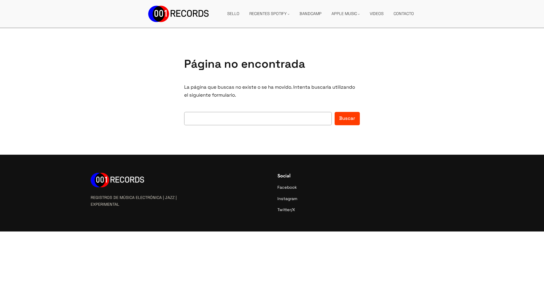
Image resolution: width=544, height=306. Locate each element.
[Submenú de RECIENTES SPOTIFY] (289, 14)
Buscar (347, 118)
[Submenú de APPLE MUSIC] (359, 14)
